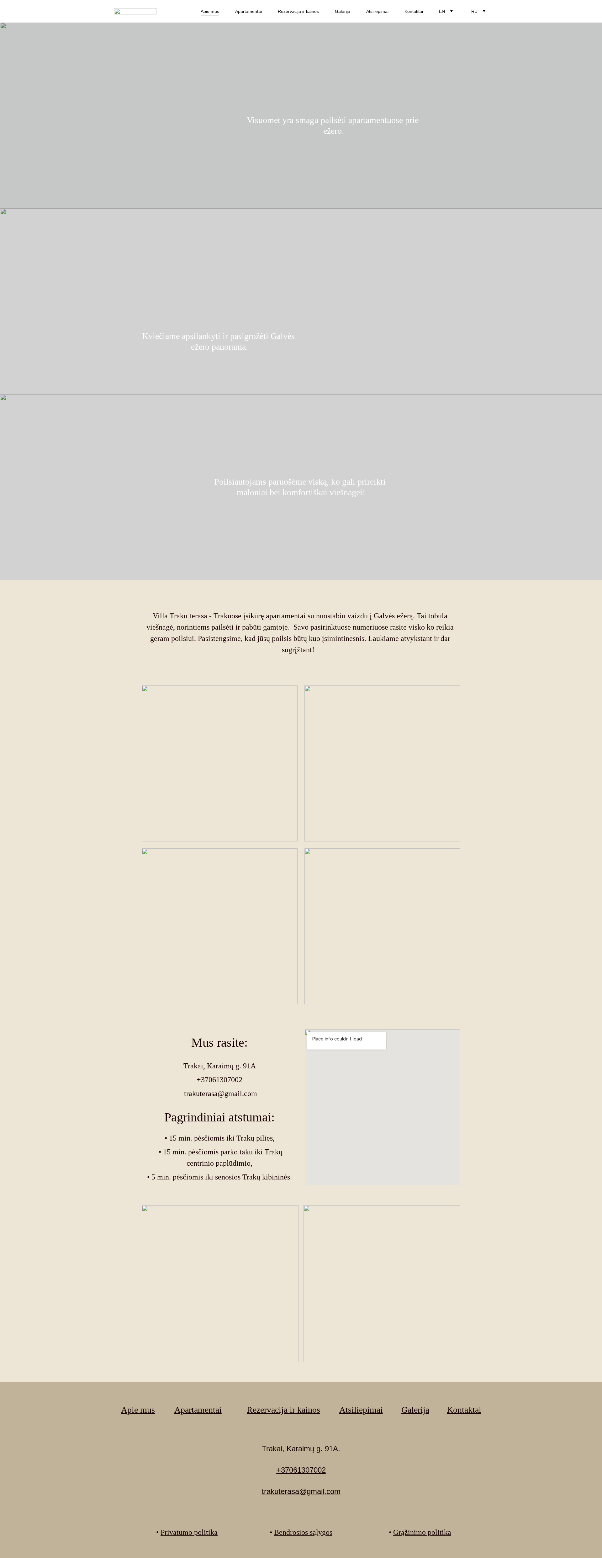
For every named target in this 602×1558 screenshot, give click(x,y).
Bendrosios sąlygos (303, 1532)
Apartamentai (248, 11)
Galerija (342, 11)
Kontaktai (413, 11)
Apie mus (210, 11)
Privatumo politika (189, 1532)
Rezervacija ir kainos (298, 11)
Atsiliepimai (377, 11)
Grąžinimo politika (422, 1532)
